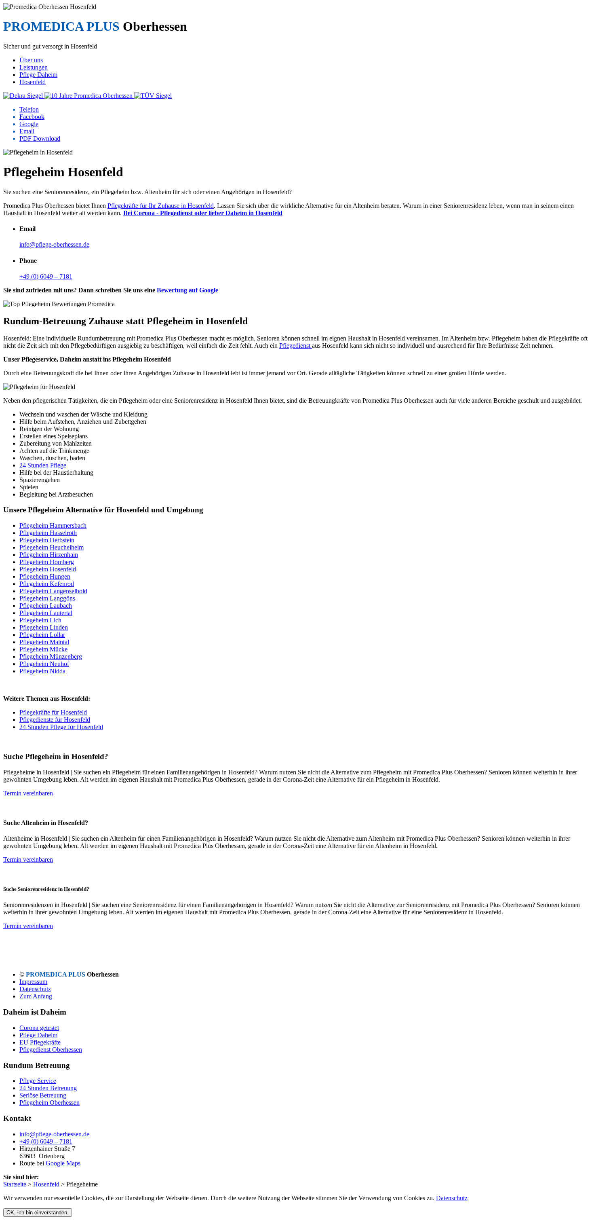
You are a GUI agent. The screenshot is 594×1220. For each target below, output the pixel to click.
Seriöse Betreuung (42, 1095)
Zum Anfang (35, 996)
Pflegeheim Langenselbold (53, 591)
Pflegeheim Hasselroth (48, 532)
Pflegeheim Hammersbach (52, 525)
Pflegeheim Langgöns (47, 598)
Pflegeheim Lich (40, 620)
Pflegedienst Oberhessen (50, 1049)
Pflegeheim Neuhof (44, 663)
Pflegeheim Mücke (43, 649)
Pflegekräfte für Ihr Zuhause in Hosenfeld (160, 205)
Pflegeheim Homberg (46, 561)
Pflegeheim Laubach (45, 605)
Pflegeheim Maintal (44, 642)
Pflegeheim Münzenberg (50, 656)
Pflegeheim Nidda (42, 671)
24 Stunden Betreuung (48, 1088)
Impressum (33, 981)
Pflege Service (37, 1080)
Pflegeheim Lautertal (45, 612)
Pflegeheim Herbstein (46, 540)
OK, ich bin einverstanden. (37, 1212)
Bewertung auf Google (187, 290)
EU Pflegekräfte (40, 1042)
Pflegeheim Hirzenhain (48, 554)
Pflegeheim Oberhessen (49, 1102)
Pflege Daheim (38, 1035)
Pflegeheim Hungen (44, 576)
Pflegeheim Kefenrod (46, 583)
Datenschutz (35, 988)
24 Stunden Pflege (42, 465)
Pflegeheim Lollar (42, 634)
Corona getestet (39, 1027)
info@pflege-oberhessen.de (54, 244)
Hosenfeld (46, 1184)
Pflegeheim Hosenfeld (47, 569)
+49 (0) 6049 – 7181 (45, 276)
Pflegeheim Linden (43, 627)
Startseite (14, 1184)
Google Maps (63, 1163)
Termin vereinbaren (28, 793)
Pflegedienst (295, 345)
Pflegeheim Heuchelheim (51, 547)
